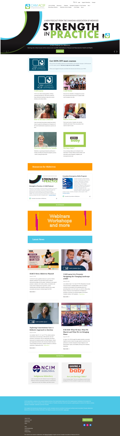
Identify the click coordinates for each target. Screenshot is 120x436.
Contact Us (27, 430)
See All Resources (60, 205)
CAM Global (76, 7)
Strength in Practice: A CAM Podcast (78, 5)
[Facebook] (84, 425)
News (82, 7)
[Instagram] (87, 425)
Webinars (66, 5)
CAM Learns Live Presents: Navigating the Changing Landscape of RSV (76, 276)
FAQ (26, 426)
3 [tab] (6, 51)
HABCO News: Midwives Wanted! (42, 274)
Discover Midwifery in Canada (45, 148)
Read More (32, 291)
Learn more (66, 410)
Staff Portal (27, 421)
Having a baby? (68, 148)
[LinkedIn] (90, 425)
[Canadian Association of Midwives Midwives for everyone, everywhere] (35, 6)
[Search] (76, 2)
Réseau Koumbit (48, 434)
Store (26, 423)
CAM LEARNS (51, 5)
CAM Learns (38, 91)
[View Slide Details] (60, 32)
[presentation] (43, 260)
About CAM (27, 418)
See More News (60, 356)
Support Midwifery (86, 2)
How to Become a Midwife (43, 119)
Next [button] (117, 51)
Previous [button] (114, 51)
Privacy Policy (28, 431)
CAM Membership (29, 428)
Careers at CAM (28, 420)
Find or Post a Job (69, 119)
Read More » (82, 294)
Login (79, 2)
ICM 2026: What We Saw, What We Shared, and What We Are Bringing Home (76, 332)
